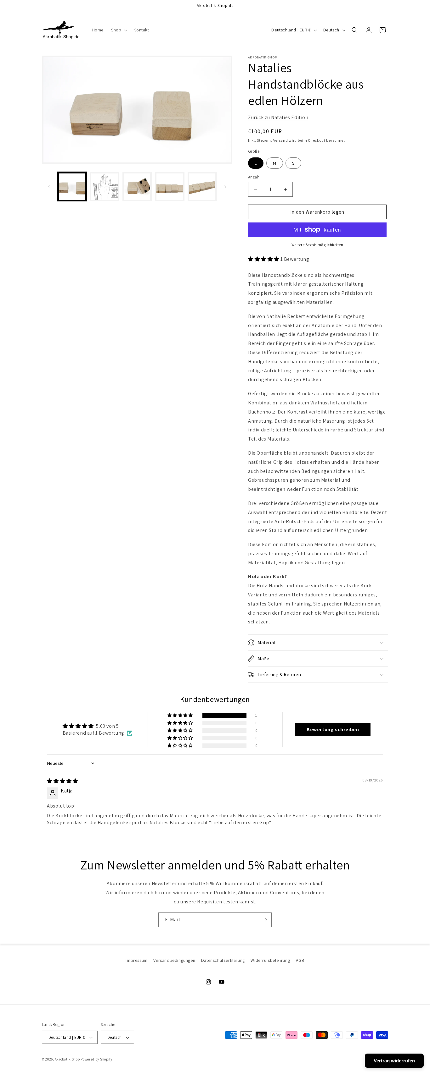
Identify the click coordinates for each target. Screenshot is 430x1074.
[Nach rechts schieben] (225, 187)
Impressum (136, 960)
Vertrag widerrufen (394, 1060)
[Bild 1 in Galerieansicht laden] (72, 186)
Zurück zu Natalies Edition (278, 117)
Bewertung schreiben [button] (333, 729)
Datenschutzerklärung (223, 960)
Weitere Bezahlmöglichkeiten (317, 244)
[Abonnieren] (264, 919)
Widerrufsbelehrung (270, 960)
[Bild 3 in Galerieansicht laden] (137, 186)
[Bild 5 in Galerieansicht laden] (202, 186)
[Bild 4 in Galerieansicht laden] (169, 186)
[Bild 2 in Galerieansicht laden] (104, 186)
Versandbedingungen (174, 960)
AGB (300, 960)
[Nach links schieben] (49, 187)
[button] (118, 29)
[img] (62, 781)
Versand (280, 140)
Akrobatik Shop (67, 1059)
